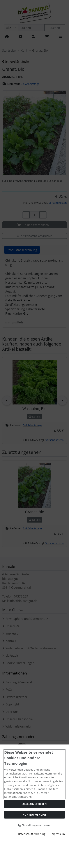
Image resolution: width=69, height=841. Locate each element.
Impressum (58, 834)
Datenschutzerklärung (31, 834)
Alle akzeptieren (34, 804)
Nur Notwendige (34, 814)
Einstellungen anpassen (36, 825)
